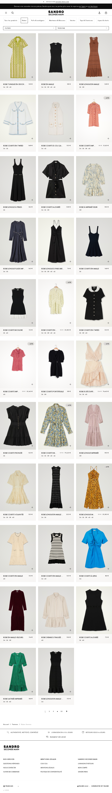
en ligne (82, 6)
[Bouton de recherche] (12, 13)
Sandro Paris (83, 772)
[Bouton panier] (106, 13)
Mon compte (82, 767)
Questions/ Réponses (11, 763)
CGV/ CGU (44, 763)
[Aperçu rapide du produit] (32, 77)
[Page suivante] (67, 711)
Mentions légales (47, 767)
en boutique (93, 6)
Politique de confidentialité (51, 772)
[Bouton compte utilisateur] (99, 13)
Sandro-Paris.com (62, 1)
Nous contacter (9, 767)
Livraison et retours (86, 763)
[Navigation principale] (6, 13)
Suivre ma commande (11, 772)
